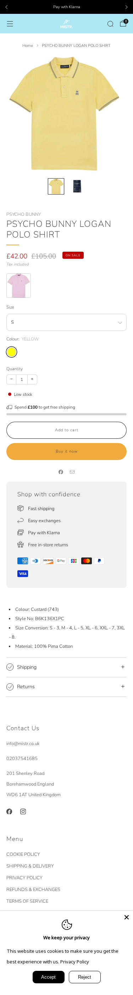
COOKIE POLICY (23, 854)
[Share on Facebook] (61, 472)
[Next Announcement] (126, 7)
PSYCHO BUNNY (23, 214)
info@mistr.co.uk (22, 743)
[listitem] (66, 7)
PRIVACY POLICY (24, 878)
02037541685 (22, 758)
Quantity (14, 369)
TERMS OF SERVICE (27, 901)
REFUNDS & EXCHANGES (33, 889)
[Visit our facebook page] (9, 811)
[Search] (110, 23)
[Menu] (9, 23)
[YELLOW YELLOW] (11, 352)
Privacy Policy (74, 961)
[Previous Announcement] (6, 7)
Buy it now (67, 451)
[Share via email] (72, 472)
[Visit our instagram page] (23, 811)
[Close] (126, 917)
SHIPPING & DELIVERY (30, 866)
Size (10, 307)
